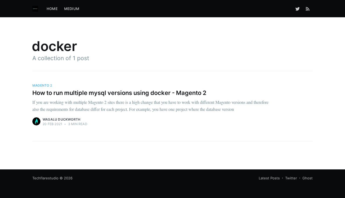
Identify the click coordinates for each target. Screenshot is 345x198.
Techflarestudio (45, 178)
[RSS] (308, 8)
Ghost (307, 178)
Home (52, 8)
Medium (71, 8)
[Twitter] (297, 8)
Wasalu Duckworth (61, 119)
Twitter (291, 178)
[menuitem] (52, 9)
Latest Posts (269, 178)
